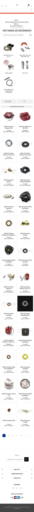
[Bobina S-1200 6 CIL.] (9, 330)
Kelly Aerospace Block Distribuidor (25, 207)
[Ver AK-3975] (25, 116)
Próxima (25, 435)
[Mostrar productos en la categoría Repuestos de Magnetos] (25, 47)
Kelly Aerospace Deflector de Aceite (9, 154)
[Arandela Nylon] (25, 303)
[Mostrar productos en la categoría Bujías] (25, 65)
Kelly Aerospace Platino (9, 180)
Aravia (16, 20)
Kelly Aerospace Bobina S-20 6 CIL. (25, 287)
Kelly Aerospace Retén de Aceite (25, 261)
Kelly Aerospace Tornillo (25, 421)
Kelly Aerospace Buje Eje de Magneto (9, 367)
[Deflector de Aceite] (9, 143)
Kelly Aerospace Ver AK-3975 (25, 127)
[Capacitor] (9, 197)
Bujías (25, 73)
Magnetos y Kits (9, 56)
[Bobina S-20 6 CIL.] (25, 277)
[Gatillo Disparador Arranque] (25, 170)
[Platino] (9, 170)
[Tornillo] (25, 410)
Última (30, 435)
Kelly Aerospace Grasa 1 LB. (9, 394)
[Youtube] (20, 488)
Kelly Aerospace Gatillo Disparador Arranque (25, 181)
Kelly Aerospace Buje (9, 420)
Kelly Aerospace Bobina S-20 (9, 127)
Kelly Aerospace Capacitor (9, 207)
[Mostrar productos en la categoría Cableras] (9, 65)
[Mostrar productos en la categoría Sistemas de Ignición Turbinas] (9, 81)
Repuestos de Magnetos (25, 56)
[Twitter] (13, 488)
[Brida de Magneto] (25, 384)
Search (30, 35)
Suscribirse (26, 459)
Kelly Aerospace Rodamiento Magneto (8, 234)
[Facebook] (17, 488)
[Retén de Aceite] (25, 250)
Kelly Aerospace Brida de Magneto (25, 394)
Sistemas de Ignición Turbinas (9, 91)
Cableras (9, 73)
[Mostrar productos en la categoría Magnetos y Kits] (9, 47)
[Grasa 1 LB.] (9, 384)
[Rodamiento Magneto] (9, 223)
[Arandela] (9, 303)
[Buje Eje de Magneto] (9, 357)
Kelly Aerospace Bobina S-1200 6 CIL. (9, 341)
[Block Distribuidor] (25, 197)
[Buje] (9, 410)
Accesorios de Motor (16, 26)
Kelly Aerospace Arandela (9, 314)
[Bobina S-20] (9, 116)
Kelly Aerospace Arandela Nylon (25, 314)
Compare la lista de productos (31, 6)
